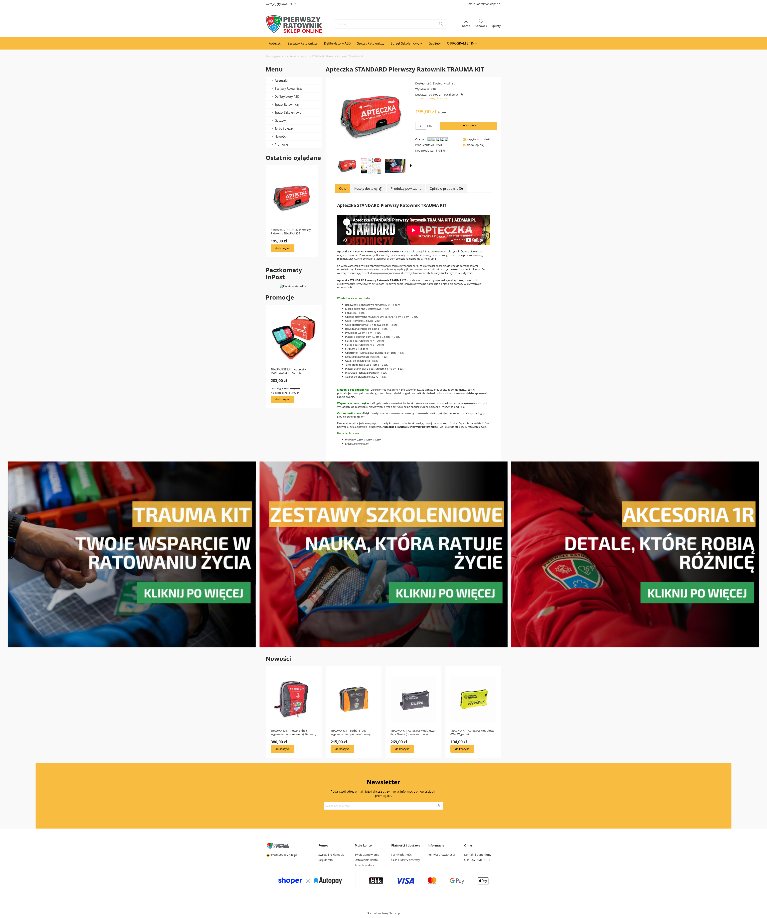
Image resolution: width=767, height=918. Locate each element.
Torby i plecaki (284, 128)
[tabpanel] (413, 324)
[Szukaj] (441, 24)
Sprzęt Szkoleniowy (288, 112)
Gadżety (280, 120)
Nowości (280, 136)
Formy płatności (401, 854)
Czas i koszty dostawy (405, 860)
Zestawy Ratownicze (288, 88)
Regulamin (325, 860)
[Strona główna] (294, 24)
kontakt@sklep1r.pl (284, 855)
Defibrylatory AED (287, 96)
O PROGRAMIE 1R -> (477, 860)
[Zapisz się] (438, 806)
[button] (411, 165)
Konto (466, 24)
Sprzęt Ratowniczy (287, 104)
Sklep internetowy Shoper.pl (383, 913)
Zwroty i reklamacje (331, 854)
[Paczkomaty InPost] (294, 286)
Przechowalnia (364, 865)
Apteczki (281, 80)
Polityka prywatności (441, 854)
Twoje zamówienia (367, 854)
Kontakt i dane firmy (477, 854)
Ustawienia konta (366, 860)
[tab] (342, 188)
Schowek (481, 24)
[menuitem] (275, 43)
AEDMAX (437, 145)
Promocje (281, 144)
